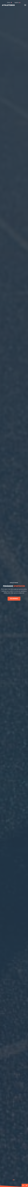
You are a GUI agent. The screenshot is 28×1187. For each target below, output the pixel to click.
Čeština (8, 2)
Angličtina (17, 2)
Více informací (14, 598)
